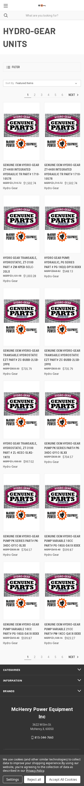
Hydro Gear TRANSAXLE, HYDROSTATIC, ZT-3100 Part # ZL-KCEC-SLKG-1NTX (20, 450)
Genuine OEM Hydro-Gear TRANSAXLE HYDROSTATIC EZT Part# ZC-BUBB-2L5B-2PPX (21, 357)
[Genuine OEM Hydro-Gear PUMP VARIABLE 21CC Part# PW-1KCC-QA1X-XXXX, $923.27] (62, 591)
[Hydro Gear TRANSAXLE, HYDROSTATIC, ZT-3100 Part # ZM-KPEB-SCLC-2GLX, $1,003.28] (21, 224)
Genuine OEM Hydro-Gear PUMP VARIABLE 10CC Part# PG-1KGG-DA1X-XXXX (62, 540)
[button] (42, 67)
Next (72, 95)
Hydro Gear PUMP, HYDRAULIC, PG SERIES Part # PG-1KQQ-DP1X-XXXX (62, 262)
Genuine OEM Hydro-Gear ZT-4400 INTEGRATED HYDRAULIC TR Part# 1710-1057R (21, 172)
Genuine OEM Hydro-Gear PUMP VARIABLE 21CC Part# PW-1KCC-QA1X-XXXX (62, 629)
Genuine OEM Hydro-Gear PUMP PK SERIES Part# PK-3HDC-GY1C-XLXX (62, 448)
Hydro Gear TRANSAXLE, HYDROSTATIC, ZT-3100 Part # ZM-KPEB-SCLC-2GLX (20, 265)
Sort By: (10, 83)
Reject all (34, 779)
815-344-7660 (44, 737)
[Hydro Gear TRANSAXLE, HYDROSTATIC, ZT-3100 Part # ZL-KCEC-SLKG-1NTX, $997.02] (21, 410)
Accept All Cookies (63, 779)
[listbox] (47, 83)
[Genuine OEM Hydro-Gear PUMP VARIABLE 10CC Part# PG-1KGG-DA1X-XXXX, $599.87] (62, 502)
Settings (12, 779)
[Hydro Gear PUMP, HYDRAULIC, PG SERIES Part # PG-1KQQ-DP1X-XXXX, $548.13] (62, 224)
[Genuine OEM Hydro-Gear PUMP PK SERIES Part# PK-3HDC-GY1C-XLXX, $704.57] (62, 410)
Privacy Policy (35, 771)
